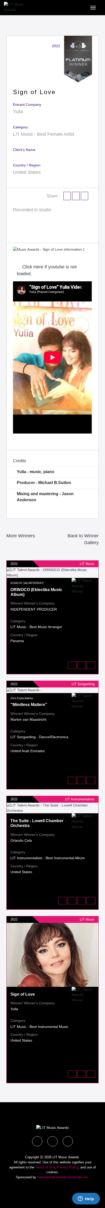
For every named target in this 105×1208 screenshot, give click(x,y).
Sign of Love (22, 994)
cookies (52, 1172)
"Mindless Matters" (28, 704)
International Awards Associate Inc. (63, 1177)
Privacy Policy (67, 1167)
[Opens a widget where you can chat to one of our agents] (86, 1199)
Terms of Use (45, 1167)
